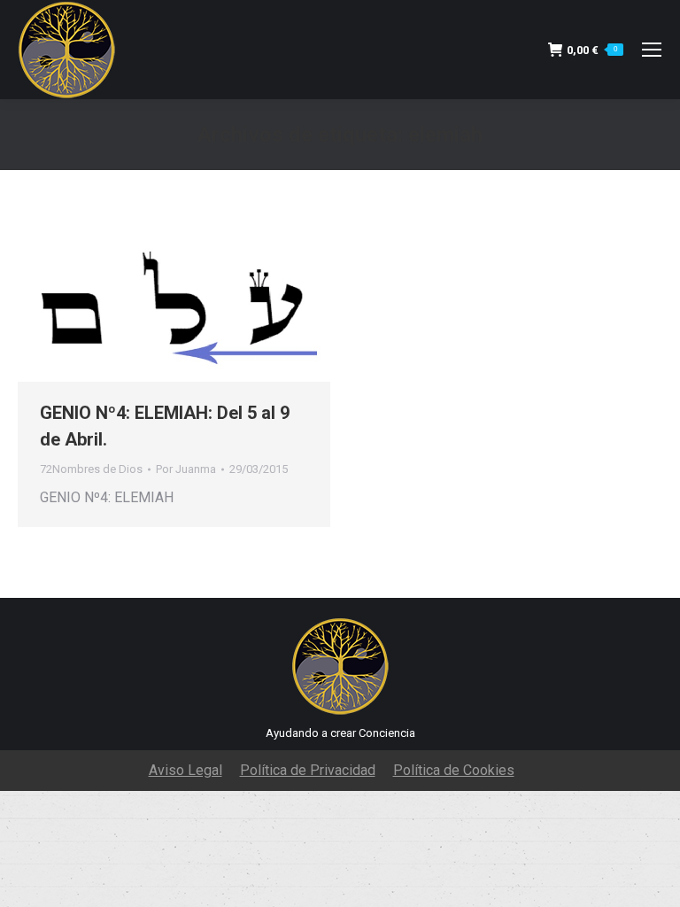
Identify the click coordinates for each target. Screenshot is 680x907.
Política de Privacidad (307, 770)
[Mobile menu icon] (651, 49)
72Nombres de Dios (91, 469)
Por (186, 469)
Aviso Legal (185, 770)
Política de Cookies (453, 770)
